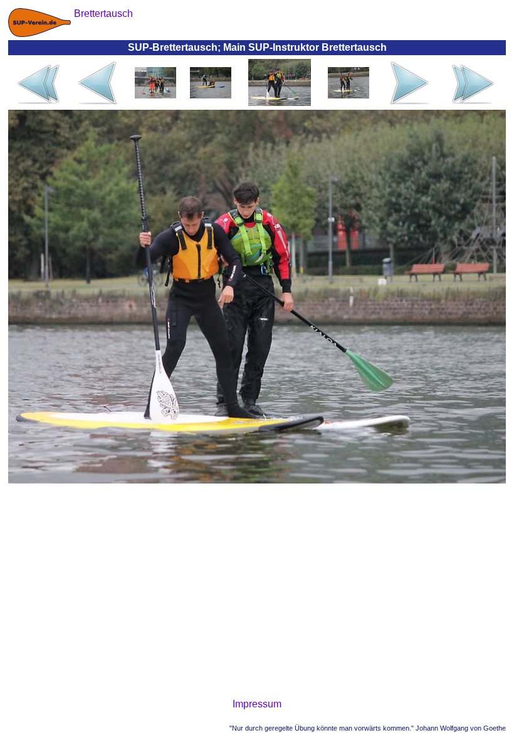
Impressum (257, 704)
